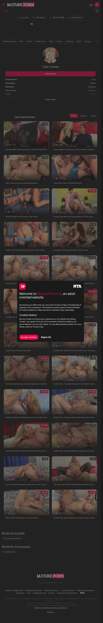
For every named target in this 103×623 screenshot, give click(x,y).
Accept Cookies (28, 337)
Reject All (46, 337)
